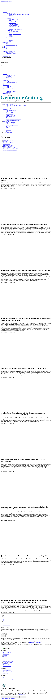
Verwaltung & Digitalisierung (15, 21)
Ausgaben (5, 42)
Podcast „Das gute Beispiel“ (15, 34)
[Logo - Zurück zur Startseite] (26, 6)
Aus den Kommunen (13, 31)
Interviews (11, 36)
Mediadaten (8, 54)
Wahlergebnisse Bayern (14, 32)
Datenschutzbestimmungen (35, 642)
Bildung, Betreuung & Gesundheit (16, 27)
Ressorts (5, 12)
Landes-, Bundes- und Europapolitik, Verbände (19, 14)
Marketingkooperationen (11, 53)
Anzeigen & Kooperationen (9, 51)
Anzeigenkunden (9, 52)
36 (3, 622)
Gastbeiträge (11, 16)
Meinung (11, 15)
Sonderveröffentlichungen (11, 45)
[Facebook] (27, 685)
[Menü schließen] (1, 65)
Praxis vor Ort (9, 30)
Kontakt (7, 50)
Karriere (5, 656)
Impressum (5, 677)
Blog (10, 41)
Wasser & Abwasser (13, 25)
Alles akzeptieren (5, 696)
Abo (4, 46)
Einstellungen (22, 696)
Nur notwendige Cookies (14, 696)
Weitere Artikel (6, 625)
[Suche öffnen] (3, 60)
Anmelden (3, 635)
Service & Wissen (10, 37)
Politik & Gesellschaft (10, 13)
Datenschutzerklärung (8, 679)
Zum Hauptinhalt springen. (6, 1)
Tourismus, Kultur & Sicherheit (15, 29)
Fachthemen (8, 18)
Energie (10, 20)
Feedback (5, 655)
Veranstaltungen (6, 56)
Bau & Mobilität (12, 23)
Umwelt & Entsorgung (13, 24)
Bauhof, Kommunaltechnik (14, 26)
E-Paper (7, 43)
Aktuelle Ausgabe (7, 57)
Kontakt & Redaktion (7, 652)
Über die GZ (6, 47)
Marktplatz (11, 40)
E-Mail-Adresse (4, 633)
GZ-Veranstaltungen (7, 132)
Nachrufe (11, 35)
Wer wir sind (8, 48)
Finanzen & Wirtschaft (13, 19)
